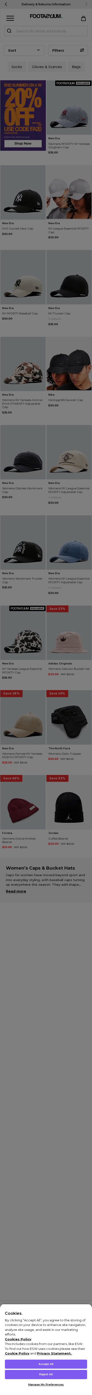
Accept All (46, 1364)
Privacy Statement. (54, 1353)
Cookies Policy (18, 1339)
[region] (46, 1349)
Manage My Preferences (46, 1384)
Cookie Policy (17, 1353)
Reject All (46, 1374)
